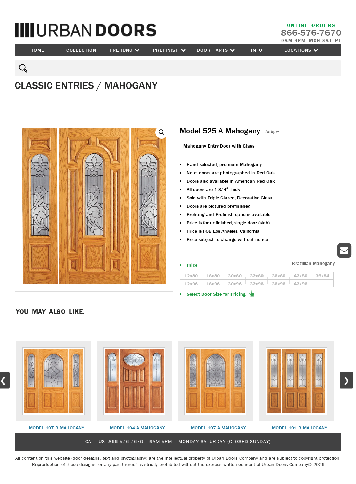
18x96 (213, 284)
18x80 (213, 276)
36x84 (322, 276)
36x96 (278, 284)
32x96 (257, 284)
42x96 (300, 284)
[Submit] (22, 68)
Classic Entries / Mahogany (86, 85)
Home (37, 50)
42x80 (300, 276)
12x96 (191, 284)
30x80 (235, 276)
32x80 (257, 276)
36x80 (278, 276)
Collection (81, 50)
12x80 (191, 276)
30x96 (235, 284)
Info (256, 50)
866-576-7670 (125, 441)
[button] (161, 132)
